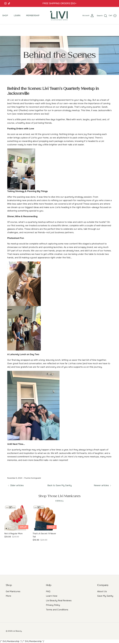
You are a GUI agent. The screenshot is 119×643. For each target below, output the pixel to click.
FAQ (48, 591)
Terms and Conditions (57, 609)
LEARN (17, 15)
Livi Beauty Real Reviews (59, 600)
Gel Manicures (13, 591)
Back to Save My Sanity (59, 485)
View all (59, 501)
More (8, 595)
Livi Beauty (17, 631)
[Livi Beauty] (59, 15)
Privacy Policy (53, 605)
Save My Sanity (105, 595)
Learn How (51, 595)
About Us (102, 591)
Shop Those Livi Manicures (59, 496)
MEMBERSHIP (32, 15)
